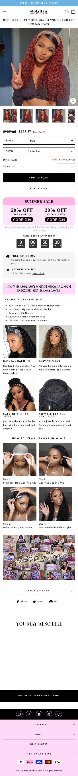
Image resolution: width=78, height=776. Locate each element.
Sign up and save (39, 754)
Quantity (9, 166)
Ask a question (39, 591)
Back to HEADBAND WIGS (41, 695)
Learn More (38, 273)
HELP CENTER (39, 744)
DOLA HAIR (39, 724)
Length (9, 151)
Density (9, 140)
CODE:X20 (22, 220)
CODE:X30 (56, 220)
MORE (38, 734)
